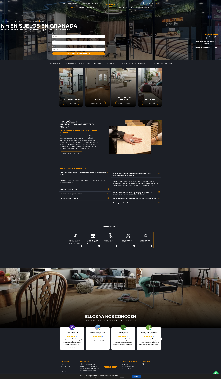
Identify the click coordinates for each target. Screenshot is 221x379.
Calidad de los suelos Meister (69, 189)
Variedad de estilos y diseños (69, 198)
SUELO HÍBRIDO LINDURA (124, 98)
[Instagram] (143, 364)
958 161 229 (152, 3)
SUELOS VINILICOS (150, 99)
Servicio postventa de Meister (122, 203)
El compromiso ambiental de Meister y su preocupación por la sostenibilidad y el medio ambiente (132, 174)
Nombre (54, 33)
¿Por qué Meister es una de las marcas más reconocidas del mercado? (134, 198)
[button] (84, 173)
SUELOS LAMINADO (71, 99)
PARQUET (98, 99)
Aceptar (136, 376)
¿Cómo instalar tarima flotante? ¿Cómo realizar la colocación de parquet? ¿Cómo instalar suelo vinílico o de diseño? (132, 193)
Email (54, 46)
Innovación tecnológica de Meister (71, 193)
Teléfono (54, 40)
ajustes (122, 377)
